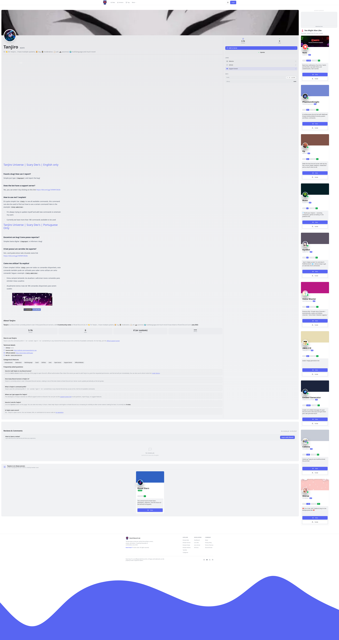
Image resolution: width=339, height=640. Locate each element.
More (133, 2)
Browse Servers (187, 542)
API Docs (196, 547)
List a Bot (196, 542)
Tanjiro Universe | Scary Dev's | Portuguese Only (31, 226)
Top (128, 2)
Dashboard (197, 540)
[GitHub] (212, 559)
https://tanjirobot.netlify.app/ (24, 353)
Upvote (262, 52)
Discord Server (208, 547)
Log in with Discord (287, 437)
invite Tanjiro (156, 373)
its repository (59, 412)
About (206, 540)
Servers (121, 2)
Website (231, 61)
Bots (113, 2)
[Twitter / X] (209, 559)
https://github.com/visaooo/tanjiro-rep (25, 350)
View (151, 510)
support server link (65, 397)
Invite (316, 79)
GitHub (231, 65)
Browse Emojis (186, 545)
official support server (113, 341)
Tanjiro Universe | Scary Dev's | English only (31, 164)
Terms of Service (209, 545)
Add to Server (233, 48)
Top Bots (185, 550)
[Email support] (204, 559)
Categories (185, 552)
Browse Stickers (187, 547)
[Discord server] (207, 559)
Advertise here (319, 26)
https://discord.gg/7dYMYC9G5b (48, 190)
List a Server (197, 545)
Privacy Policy (208, 542)
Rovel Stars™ (129, 547)
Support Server (233, 68)
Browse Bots (186, 540)
